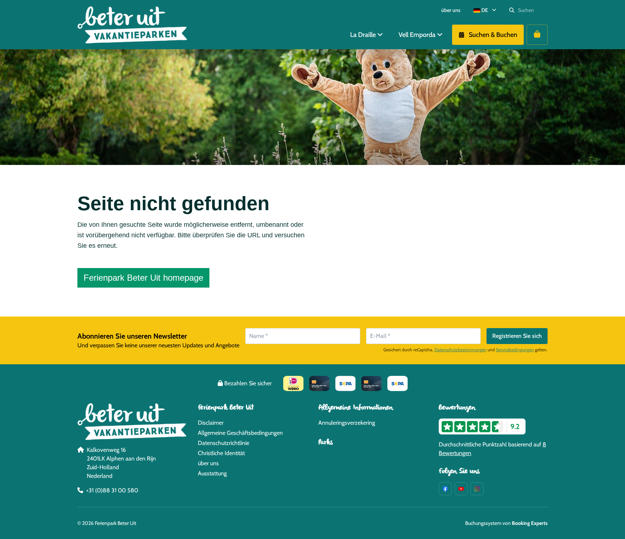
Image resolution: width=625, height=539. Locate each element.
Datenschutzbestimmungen (460, 349)
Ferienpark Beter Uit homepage (143, 278)
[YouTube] (461, 488)
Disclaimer (211, 422)
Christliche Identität (221, 453)
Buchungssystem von (506, 523)
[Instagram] (477, 488)
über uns (208, 463)
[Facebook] (445, 488)
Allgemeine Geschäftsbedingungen (240, 432)
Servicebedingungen (515, 349)
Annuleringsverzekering (346, 422)
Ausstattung (212, 473)
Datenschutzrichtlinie (223, 443)
